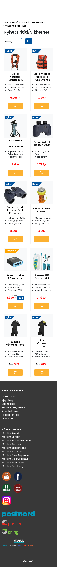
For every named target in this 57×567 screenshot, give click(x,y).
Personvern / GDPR (13, 407)
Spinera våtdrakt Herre (15, 343)
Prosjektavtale (10, 415)
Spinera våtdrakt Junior (41, 343)
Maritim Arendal (11, 433)
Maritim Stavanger (13, 462)
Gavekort (7, 418)
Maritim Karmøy (11, 444)
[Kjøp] (15, 106)
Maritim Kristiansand (14, 448)
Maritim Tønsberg (12, 466)
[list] (19, 41)
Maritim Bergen (11, 437)
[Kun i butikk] (41, 306)
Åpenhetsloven (11, 411)
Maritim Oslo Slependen (16, 455)
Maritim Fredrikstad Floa (16, 440)
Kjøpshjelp (8, 400)
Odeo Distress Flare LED (41, 210)
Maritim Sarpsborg (13, 451)
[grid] (28, 41)
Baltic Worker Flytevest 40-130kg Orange (41, 76)
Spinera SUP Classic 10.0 (42, 277)
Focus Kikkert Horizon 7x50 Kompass (15, 210)
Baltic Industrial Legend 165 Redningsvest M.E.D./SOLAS (15, 76)
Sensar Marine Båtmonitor (15, 277)
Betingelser (8, 404)
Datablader (9, 396)
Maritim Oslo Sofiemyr (15, 459)
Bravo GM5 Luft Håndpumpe (15, 143)
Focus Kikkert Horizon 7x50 (42, 143)
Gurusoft (28, 561)
